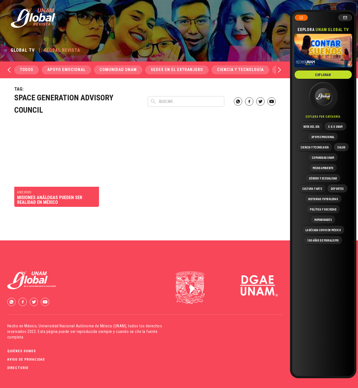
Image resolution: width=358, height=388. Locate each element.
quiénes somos (21, 351)
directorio (18, 368)
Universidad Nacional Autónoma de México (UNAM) (82, 326)
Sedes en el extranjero (177, 69)
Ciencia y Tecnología (240, 69)
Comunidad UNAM (118, 69)
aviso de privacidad (26, 359)
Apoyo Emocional (66, 69)
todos (26, 69)
